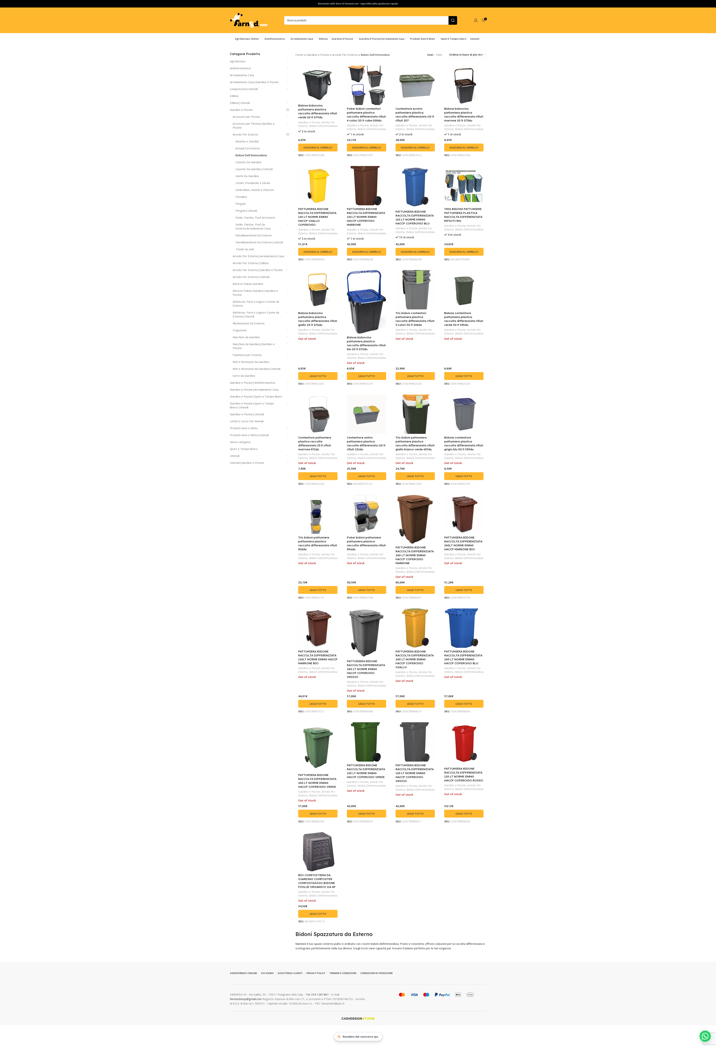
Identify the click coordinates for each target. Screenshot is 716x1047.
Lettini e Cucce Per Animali (247, 421)
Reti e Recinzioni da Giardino (251, 362)
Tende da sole (244, 249)
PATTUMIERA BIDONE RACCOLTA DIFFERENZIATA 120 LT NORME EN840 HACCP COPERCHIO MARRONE (366, 216)
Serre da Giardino (244, 376)
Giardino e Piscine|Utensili (247, 414)
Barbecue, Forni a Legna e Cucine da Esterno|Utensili (256, 314)
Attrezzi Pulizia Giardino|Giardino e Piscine (255, 292)
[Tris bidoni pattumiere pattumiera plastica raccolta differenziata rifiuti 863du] (318, 514)
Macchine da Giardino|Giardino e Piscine (254, 346)
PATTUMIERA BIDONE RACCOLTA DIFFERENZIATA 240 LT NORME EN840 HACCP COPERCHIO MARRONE (415, 555)
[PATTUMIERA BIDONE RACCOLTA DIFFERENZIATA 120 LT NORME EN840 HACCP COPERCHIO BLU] (415, 187)
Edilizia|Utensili (240, 103)
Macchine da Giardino (246, 337)
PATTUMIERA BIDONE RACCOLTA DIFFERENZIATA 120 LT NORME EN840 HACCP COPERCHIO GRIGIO (415, 773)
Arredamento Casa (242, 75)
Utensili (234, 456)
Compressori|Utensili (244, 89)
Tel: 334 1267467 (317, 994)
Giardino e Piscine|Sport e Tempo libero (256, 396)
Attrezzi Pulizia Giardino (248, 284)
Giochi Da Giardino (247, 176)
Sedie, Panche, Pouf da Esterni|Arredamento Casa (252, 226)
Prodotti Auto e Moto (244, 428)
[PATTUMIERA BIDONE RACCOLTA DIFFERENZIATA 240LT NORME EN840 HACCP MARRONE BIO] (464, 514)
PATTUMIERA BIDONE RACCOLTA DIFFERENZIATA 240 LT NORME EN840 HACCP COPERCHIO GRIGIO (366, 669)
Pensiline (241, 197)
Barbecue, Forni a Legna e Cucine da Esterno (256, 303)
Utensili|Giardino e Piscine (247, 463)
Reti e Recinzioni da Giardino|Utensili (256, 369)
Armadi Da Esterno (247, 148)
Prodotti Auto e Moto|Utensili (249, 435)
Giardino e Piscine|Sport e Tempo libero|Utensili (252, 405)
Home (299, 55)
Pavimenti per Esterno (247, 355)
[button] (318, 147)
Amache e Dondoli (247, 141)
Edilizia (234, 96)
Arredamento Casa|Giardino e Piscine (254, 82)
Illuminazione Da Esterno (248, 323)
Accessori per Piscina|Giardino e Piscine (254, 125)
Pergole (240, 204)
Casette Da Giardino (248, 162)
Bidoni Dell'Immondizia (251, 155)
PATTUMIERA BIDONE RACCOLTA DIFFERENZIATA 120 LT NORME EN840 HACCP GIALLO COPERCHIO (317, 216)
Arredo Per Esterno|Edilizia (250, 263)
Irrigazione (240, 330)
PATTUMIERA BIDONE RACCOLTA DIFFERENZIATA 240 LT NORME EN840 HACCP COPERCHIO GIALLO (415, 659)
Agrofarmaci (237, 61)
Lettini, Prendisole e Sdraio (252, 183)
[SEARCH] (453, 20)
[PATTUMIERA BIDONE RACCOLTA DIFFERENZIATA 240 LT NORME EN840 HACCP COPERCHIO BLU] (464, 628)
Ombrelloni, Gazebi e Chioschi (254, 190)
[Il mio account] (476, 20)
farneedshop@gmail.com (246, 999)
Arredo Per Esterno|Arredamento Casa (258, 256)
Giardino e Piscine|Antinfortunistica (252, 382)
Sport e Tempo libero (244, 449)
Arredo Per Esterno (245, 134)
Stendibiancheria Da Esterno (253, 235)
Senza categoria (240, 442)
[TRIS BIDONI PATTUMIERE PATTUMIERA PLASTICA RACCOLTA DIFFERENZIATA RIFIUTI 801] (464, 185)
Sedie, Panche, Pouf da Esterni (255, 217)
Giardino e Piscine (241, 110)
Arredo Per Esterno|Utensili (251, 277)
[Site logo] (248, 20)
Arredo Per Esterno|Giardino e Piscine (258, 270)
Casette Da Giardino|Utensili (254, 169)
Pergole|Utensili (246, 210)
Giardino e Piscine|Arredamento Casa (254, 389)
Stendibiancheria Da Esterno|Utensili (259, 242)
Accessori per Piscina (246, 116)
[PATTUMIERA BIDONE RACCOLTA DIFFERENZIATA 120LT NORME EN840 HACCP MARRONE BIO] (318, 628)
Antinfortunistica (240, 68)
